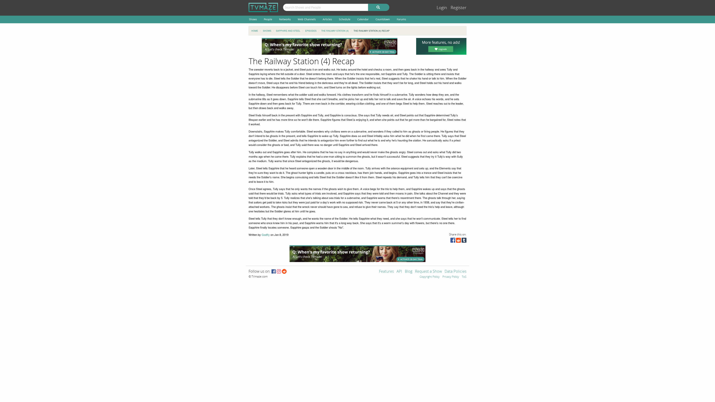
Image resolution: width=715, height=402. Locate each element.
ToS (464, 276)
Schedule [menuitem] (344, 19)
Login (442, 7)
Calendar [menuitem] (363, 19)
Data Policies (455, 272)
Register (458, 7)
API (399, 272)
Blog (408, 272)
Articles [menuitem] (327, 19)
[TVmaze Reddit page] (284, 272)
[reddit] (458, 241)
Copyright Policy (430, 276)
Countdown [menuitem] (383, 19)
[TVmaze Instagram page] (279, 272)
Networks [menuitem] (285, 19)
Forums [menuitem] (401, 19)
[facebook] (452, 241)
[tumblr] (464, 241)
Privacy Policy (450, 276)
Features (386, 272)
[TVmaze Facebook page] (273, 272)
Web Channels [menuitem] (307, 19)
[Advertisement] (329, 46)
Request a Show (428, 272)
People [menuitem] (268, 19)
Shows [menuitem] (253, 19)
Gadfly (266, 235)
